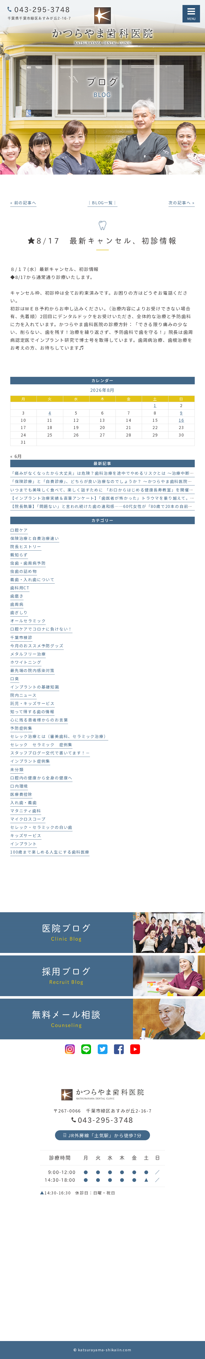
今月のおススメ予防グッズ (37, 646)
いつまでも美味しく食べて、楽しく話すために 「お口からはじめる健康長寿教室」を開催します (106, 490)
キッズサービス (26, 835)
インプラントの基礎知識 (34, 687)
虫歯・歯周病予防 (28, 563)
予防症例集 (21, 728)
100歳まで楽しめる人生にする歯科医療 (50, 852)
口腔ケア (19, 530)
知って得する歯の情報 (32, 711)
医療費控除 (21, 794)
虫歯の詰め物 (23, 571)
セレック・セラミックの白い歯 (41, 827)
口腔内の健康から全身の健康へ (41, 778)
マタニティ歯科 (25, 811)
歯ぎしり (19, 612)
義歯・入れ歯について (32, 579)
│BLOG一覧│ (102, 203)
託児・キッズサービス (32, 703)
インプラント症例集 (30, 761)
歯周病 (17, 604)
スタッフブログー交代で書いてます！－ (50, 753)
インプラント (23, 844)
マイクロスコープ (28, 819)
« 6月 (16, 456)
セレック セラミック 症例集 (41, 744)
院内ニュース (23, 695)
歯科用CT (20, 588)
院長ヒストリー (26, 546)
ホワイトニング (26, 662)
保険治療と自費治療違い (34, 538)
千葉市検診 (21, 637)
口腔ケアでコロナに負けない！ (41, 629)
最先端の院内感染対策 (32, 670)
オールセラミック (28, 621)
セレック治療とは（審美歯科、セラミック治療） (59, 736)
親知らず (19, 555)
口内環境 (19, 786)
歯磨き (17, 596)
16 (181, 420)
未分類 (17, 769)
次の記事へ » (181, 203)
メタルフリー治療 (28, 654)
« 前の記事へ (23, 203)
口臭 (14, 678)
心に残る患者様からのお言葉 (39, 720)
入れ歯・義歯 (23, 802)
